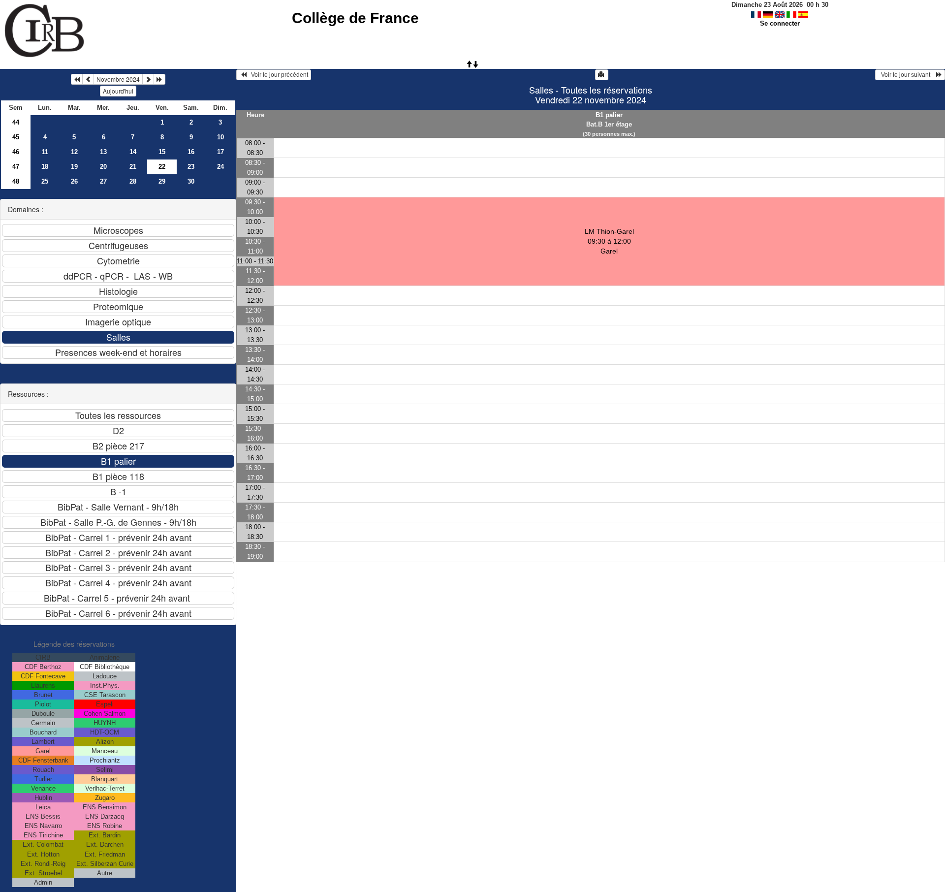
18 (44, 166)
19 (74, 166)
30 (191, 181)
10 (220, 137)
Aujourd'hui (118, 91)
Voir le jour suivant (907, 74)
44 (15, 122)
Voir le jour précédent (277, 74)
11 (45, 152)
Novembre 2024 (118, 79)
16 (191, 152)
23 (191, 166)
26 (74, 181)
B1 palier (609, 115)
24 (220, 166)
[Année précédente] (77, 79)
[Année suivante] (159, 79)
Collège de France (355, 18)
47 (15, 166)
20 (103, 166)
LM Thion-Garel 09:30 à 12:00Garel (609, 241)
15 (161, 152)
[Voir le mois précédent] (88, 79)
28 (132, 181)
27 (103, 181)
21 (132, 166)
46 (15, 152)
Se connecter (780, 23)
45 (15, 137)
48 (15, 181)
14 (132, 152)
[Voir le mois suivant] (148, 79)
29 (161, 181)
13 (103, 152)
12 (74, 152)
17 (220, 152)
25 (44, 181)
